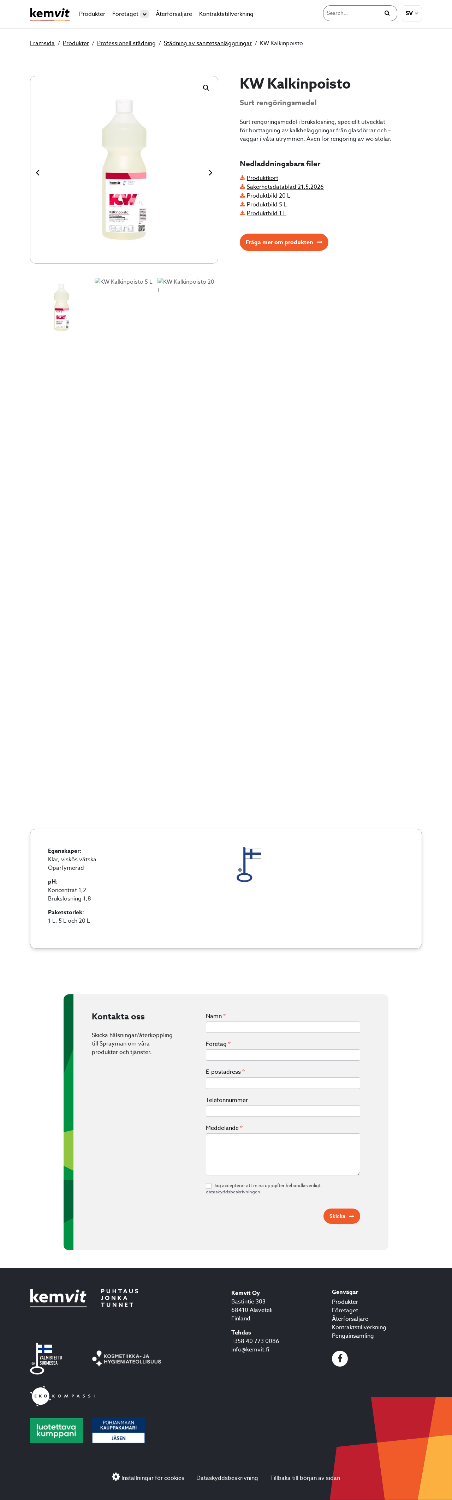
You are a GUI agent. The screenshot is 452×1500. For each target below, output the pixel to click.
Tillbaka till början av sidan (305, 1478)
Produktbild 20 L (268, 196)
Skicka (337, 1216)
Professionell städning (126, 43)
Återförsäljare (174, 14)
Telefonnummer (227, 1100)
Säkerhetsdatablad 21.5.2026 (285, 187)
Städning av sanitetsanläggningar (208, 43)
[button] (206, 88)
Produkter (92, 14)
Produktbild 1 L (266, 213)
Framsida (42, 43)
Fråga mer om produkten (279, 242)
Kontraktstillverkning (226, 14)
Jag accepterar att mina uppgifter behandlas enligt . (263, 1188)
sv (409, 13)
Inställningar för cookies (152, 1478)
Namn (216, 1016)
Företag (218, 1044)
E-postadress (225, 1072)
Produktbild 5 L (267, 204)
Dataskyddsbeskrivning (227, 1478)
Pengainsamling (353, 1336)
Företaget (125, 14)
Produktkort (262, 178)
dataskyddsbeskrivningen (233, 1191)
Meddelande (224, 1128)
